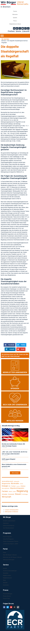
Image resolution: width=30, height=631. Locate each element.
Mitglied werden (7, 575)
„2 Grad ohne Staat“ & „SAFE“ (10, 543)
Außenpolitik (16, 481)
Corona (21, 483)
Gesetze (18, 486)
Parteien (5, 491)
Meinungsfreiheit (5, 488)
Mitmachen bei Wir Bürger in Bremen (12, 557)
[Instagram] (20, 28)
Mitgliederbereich (7, 577)
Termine (15, 11)
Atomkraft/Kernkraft (7, 481)
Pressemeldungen (7, 593)
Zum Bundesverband (8, 528)
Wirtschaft (6, 497)
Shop (4, 580)
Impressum (6, 523)
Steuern (18, 494)
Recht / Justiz (12, 491)
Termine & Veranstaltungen (10, 570)
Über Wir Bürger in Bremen (10, 554)
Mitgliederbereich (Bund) (15, 24)
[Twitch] (25, 28)
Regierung (22, 491)
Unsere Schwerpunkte (11, 510)
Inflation (23, 486)
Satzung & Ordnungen (8, 559)
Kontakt (5, 568)
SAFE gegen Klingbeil (8, 459)
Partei (4, 552)
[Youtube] (22, 28)
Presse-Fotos (6, 598)
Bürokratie (15, 483)
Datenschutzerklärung (8, 525)
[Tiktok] (28, 28)
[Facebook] (14, 28)
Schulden (4, 494)
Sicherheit (11, 494)
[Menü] (2, 36)
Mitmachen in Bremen (11, 511)
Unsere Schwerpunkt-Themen (10, 541)
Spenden (15, 17)
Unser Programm (7, 536)
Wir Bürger (25, 494)
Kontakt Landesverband (9, 520)
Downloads (6, 585)
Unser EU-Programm (8, 539)
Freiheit (13, 486)
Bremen (4, 40)
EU (9, 486)
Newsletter (5, 573)
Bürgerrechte (6, 483)
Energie (5, 486)
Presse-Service (7, 596)
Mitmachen (15, 14)
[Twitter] (17, 28)
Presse (15, 20)
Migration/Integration (17, 488)
